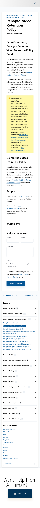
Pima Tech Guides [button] (9, 1)
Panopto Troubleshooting (13, 419)
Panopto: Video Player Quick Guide (14, 339)
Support (11, 191)
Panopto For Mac (9, 408)
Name (9, 238)
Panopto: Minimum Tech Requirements (15, 341)
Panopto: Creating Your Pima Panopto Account (17, 349)
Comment (10, 246)
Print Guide (8, 464)
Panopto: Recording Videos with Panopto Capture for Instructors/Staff (19, 333)
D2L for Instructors (9, 429)
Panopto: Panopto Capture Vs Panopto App (16, 347)
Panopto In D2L (9, 355)
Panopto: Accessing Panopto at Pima (15, 336)
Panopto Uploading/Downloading (15, 360)
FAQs (5, 450)
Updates (6, 453)
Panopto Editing (9, 371)
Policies (5, 455)
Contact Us (6, 445)
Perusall (5, 437)
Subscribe (10, 261)
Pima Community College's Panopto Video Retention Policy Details (20, 48)
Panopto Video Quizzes (12, 403)
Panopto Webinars (10, 308)
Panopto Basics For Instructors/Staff (19, 16)
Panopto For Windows (11, 413)
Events (5, 448)
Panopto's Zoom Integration (13, 392)
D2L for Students (8, 432)
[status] (20, 124)
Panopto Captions (10, 376)
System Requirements (10, 458)
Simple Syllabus (8, 442)
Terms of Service (12, 277)
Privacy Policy (23, 274)
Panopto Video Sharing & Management (17, 366)
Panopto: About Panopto (11, 323)
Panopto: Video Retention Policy (19, 25)
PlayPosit (6, 440)
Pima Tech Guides (12, 15)
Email (23, 238)
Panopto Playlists (10, 398)
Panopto (22, 15)
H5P (4, 435)
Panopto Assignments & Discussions (16, 387)
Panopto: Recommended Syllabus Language (17, 344)
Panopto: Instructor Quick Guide (13, 329)
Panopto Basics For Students (14, 314)
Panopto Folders (9, 381)
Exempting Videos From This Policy (17, 160)
